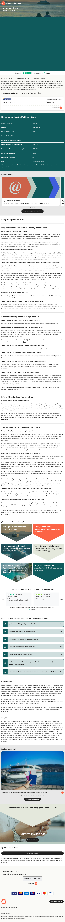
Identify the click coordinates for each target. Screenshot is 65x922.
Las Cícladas (20, 78)
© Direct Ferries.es (5, 913)
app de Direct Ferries (47, 466)
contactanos (60, 916)
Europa (10, 78)
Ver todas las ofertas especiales (32, 211)
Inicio (2, 78)
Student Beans (56, 275)
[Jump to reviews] (32, 73)
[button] (33, 624)
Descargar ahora (32, 840)
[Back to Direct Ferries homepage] (11, 3)
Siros (28, 78)
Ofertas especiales (7, 257)
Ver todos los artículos (32, 799)
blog (54, 309)
